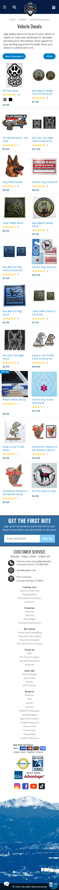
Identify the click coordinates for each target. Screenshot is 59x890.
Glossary (29, 706)
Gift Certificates (29, 674)
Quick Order (29, 678)
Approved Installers (29, 718)
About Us (29, 695)
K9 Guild (29, 615)
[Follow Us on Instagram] (17, 787)
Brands (29, 681)
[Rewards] (53, 884)
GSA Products (29, 685)
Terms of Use (29, 726)
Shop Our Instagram (29, 640)
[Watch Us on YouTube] (34, 787)
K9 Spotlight (29, 619)
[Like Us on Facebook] (25, 787)
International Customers (29, 598)
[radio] (5, 99)
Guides (29, 703)
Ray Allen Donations (29, 660)
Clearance (29, 611)
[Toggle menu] (4, 7)
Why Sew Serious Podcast (29, 643)
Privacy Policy (29, 730)
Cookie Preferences (29, 738)
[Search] (14, 7)
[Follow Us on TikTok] (42, 787)
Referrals (29, 664)
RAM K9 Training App (29, 710)
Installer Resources (29, 722)
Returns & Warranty (29, 590)
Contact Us (29, 602)
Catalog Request (29, 714)
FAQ (29, 699)
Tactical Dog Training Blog (29, 632)
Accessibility (29, 734)
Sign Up (47, 538)
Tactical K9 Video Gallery (29, 636)
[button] (14, 56)
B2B (29, 653)
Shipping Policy (29, 594)
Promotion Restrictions (29, 622)
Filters (49, 56)
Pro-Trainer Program (29, 657)
